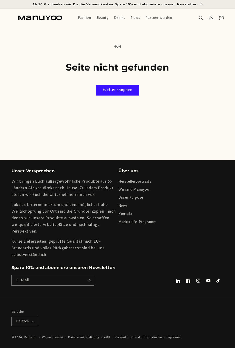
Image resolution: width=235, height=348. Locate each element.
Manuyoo (30, 337)
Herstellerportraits (134, 181)
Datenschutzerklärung (83, 337)
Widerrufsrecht (53, 337)
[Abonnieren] (89, 280)
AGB (107, 337)
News (123, 206)
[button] (201, 18)
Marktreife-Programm (137, 222)
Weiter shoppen (117, 90)
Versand (120, 337)
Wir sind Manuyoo (133, 189)
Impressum (174, 337)
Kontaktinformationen (146, 337)
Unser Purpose (130, 197)
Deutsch (22, 321)
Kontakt (125, 214)
